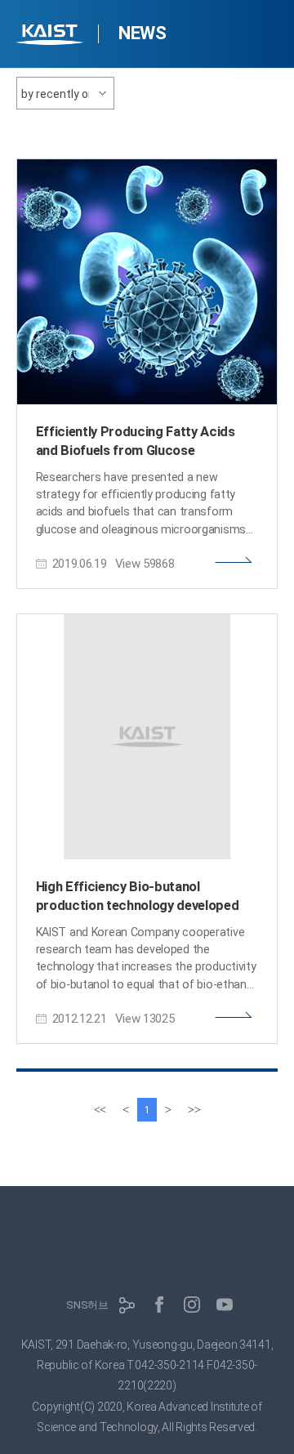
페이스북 (159, 1304)
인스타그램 (192, 1304)
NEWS (142, 33)
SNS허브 (87, 1305)
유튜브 (224, 1304)
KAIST (51, 36)
